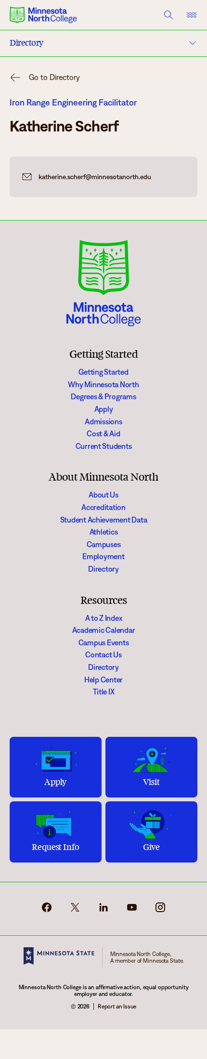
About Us (103, 495)
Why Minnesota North (103, 384)
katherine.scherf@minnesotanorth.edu (95, 177)
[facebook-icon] (46, 911)
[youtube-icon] (132, 911)
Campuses (104, 544)
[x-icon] (75, 911)
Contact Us (103, 655)
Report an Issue (117, 1006)
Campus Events (103, 643)
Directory (103, 569)
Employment (103, 556)
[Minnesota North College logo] (43, 15)
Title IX (104, 692)
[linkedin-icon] (103, 911)
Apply (103, 409)
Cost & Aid (103, 434)
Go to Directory (54, 77)
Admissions (103, 422)
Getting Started (103, 372)
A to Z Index (103, 618)
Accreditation (103, 507)
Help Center (103, 680)
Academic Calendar (103, 630)
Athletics (104, 532)
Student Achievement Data (103, 520)
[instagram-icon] (160, 911)
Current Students (104, 446)
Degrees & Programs (103, 396)
